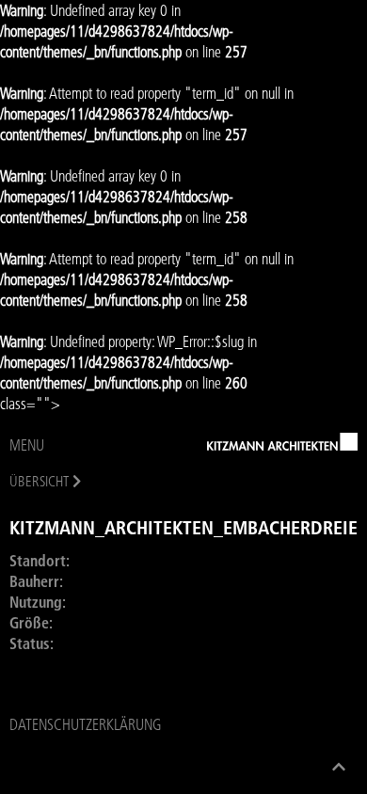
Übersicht (39, 481)
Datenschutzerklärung (85, 724)
